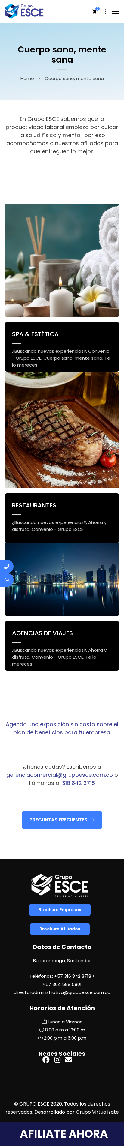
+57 (62, 984)
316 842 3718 (78, 783)
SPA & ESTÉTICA (35, 334)
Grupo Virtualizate (97, 1112)
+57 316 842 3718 (72, 976)
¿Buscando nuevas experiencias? (49, 351)
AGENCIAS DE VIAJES (42, 633)
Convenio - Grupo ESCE (57, 529)
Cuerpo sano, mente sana (72, 358)
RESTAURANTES (34, 505)
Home (27, 78)
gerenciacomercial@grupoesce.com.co (59, 775)
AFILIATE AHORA (64, 1134)
